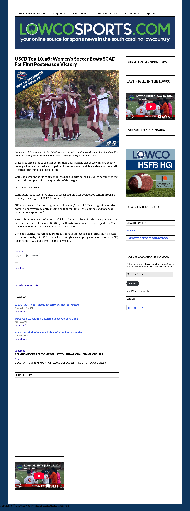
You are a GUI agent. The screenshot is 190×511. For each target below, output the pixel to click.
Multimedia (80, 13)
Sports (151, 13)
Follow (132, 283)
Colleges (130, 13)
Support (57, 13)
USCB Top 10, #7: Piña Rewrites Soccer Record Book (46, 318)
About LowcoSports (30, 13)
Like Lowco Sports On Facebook (148, 238)
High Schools (106, 13)
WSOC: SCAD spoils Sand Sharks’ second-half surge (47, 304)
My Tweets (131, 230)
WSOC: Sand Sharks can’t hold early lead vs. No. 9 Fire (49, 332)
